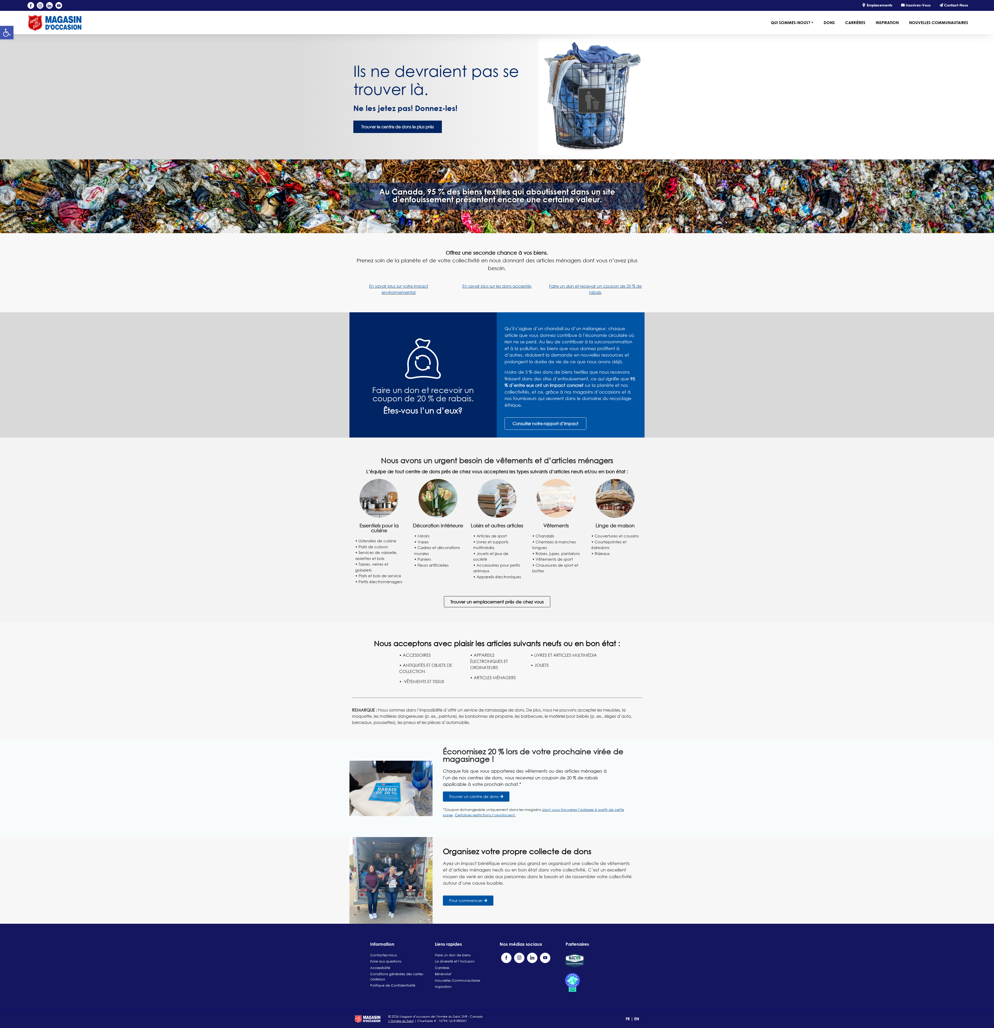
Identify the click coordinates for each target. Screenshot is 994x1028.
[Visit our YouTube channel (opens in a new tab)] (58, 5)
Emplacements (879, 5)
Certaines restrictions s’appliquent (485, 815)
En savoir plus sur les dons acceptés (496, 286)
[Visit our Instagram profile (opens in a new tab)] (40, 5)
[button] (6, 32)
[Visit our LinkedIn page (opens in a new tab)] (49, 5)
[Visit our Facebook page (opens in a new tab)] (30, 5)
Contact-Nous (955, 5)
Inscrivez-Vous (918, 5)
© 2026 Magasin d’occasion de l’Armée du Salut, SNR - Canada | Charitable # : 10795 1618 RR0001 (435, 1019)
